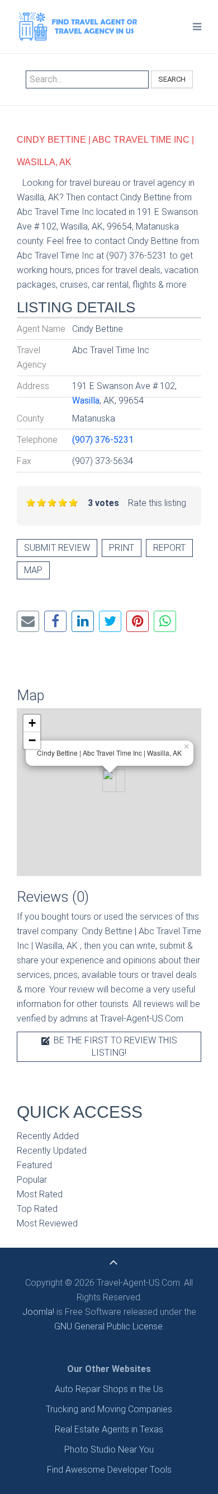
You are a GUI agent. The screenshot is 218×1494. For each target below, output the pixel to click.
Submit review (57, 547)
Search (172, 79)
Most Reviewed (47, 1223)
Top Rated (37, 1208)
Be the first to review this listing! (114, 1046)
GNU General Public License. (109, 1326)
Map (33, 570)
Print (121, 547)
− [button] (32, 740)
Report (169, 547)
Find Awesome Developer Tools (109, 1469)
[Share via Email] (28, 621)
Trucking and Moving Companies (109, 1409)
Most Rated (40, 1194)
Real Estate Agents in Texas (109, 1429)
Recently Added (48, 1136)
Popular (32, 1179)
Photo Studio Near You (109, 1449)
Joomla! (38, 1311)
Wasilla (85, 400)
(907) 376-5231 (103, 439)
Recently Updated (52, 1150)
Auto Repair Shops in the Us (109, 1389)
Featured (34, 1165)
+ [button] (32, 723)
